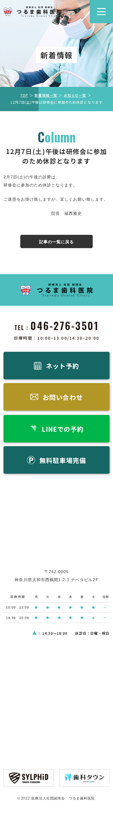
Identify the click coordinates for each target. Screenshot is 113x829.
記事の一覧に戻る (56, 241)
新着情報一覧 (45, 95)
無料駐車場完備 (62, 460)
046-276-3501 (64, 325)
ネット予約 (62, 365)
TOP (24, 95)
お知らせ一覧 (75, 95)
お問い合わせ (63, 397)
